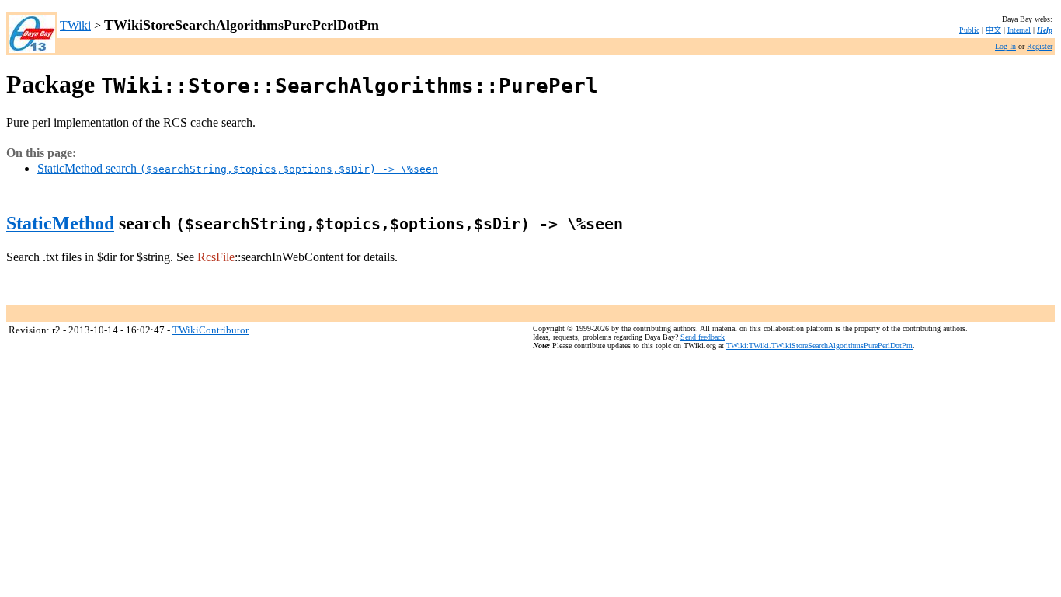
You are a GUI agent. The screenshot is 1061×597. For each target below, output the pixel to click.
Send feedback (702, 337)
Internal (1019, 30)
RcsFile (216, 257)
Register (1039, 46)
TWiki (75, 25)
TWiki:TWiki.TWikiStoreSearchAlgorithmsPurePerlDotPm (819, 345)
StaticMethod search (237, 168)
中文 (993, 30)
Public (969, 30)
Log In (1005, 46)
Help (1044, 30)
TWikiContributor (210, 330)
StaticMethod (60, 223)
